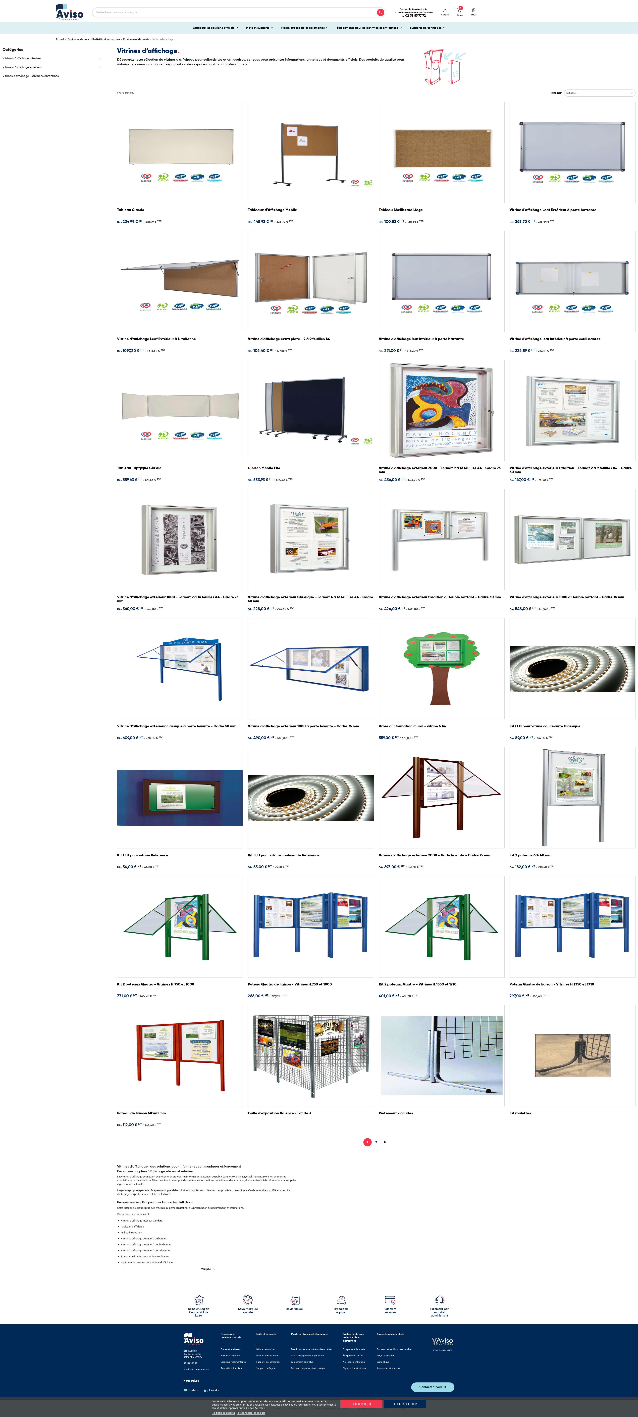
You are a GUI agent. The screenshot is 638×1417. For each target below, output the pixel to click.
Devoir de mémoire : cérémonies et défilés (311, 1349)
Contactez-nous (430, 1387)
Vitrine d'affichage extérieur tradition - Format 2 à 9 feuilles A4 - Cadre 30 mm (571, 470)
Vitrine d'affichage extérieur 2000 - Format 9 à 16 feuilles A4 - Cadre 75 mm (440, 470)
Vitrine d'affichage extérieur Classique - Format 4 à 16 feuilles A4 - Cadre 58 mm (310, 599)
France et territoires (230, 1349)
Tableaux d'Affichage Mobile (272, 210)
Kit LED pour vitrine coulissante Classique (545, 726)
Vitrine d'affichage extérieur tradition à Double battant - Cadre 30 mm (440, 597)
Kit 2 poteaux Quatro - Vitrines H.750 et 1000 (155, 984)
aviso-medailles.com (442, 1350)
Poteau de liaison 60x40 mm (141, 1113)
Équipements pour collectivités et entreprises (367, 27)
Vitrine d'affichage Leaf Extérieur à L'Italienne (156, 339)
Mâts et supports (257, 27)
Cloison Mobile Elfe (264, 468)
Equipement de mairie (354, 1349)
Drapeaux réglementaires (233, 1362)
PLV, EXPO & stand (386, 1355)
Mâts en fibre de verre (267, 1355)
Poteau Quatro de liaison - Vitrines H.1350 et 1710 (552, 984)
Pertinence (600, 93)
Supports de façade (265, 1368)
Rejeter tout (361, 1404)
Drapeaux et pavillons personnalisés (394, 1349)
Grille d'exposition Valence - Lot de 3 (279, 1113)
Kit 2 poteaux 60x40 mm (530, 855)
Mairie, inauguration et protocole (307, 1355)
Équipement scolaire (353, 1355)
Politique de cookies (223, 1412)
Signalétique (383, 1362)
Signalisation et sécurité (354, 1368)
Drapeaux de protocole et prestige (308, 1368)
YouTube (193, 1390)
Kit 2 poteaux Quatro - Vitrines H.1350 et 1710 (418, 984)
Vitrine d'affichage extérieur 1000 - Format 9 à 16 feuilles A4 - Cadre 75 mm (177, 599)
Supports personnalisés (425, 27)
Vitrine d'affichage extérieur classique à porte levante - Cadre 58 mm (176, 726)
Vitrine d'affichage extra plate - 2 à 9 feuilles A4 (289, 339)
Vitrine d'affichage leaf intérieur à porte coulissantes (555, 339)
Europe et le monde (230, 1355)
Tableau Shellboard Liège (401, 210)
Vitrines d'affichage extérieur (22, 67)
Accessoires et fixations (388, 1368)
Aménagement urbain (354, 1362)
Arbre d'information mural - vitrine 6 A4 (412, 726)
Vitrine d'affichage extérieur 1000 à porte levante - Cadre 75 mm (303, 726)
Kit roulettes (520, 1113)
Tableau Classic (130, 210)
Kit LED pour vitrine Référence (142, 855)
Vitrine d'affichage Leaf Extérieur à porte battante (553, 210)
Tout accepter (405, 1404)
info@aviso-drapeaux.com (196, 1369)
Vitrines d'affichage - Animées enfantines (30, 76)
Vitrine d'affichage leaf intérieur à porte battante (421, 339)
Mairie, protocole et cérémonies (303, 27)
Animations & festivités (232, 1368)
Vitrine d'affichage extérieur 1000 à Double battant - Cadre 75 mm (567, 597)
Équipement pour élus (302, 1362)
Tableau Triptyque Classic (139, 468)
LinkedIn (214, 1390)
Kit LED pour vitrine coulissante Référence (283, 855)
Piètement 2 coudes (396, 1113)
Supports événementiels (268, 1362)
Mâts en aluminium (265, 1349)
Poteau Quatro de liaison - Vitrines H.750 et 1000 (290, 984)
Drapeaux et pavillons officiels (213, 27)
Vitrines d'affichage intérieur (21, 58)
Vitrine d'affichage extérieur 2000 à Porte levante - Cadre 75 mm (434, 855)
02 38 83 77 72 (415, 15)
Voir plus (206, 1268)
